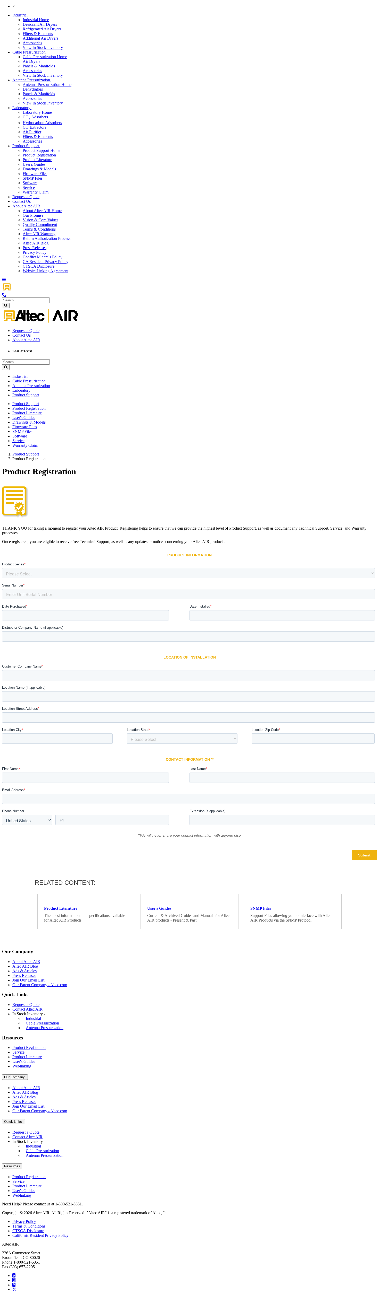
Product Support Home (41, 150)
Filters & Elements (38, 33)
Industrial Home (36, 19)
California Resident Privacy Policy (40, 1235)
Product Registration (39, 155)
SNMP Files (33, 178)
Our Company (15, 1077)
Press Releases (34, 248)
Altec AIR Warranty (39, 234)
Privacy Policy (34, 252)
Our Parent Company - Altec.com (39, 985)
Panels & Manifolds (39, 66)
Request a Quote (25, 197)
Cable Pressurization (29, 52)
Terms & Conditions (39, 229)
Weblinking (21, 1066)
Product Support (26, 146)
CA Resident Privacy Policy (45, 261)
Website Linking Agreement (45, 271)
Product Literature (37, 159)
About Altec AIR (26, 206)
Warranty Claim (35, 192)
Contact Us (21, 201)
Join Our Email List (28, 980)
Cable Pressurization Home (45, 57)
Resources (12, 1166)
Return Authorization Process (46, 238)
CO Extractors (34, 127)
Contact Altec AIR (27, 1009)
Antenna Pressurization (31, 80)
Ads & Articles (24, 971)
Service (29, 187)
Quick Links (13, 1122)
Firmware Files (35, 173)
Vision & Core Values (40, 220)
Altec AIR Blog (35, 243)
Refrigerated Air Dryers (42, 29)
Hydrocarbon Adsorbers (42, 122)
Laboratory (21, 108)
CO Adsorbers (35, 117)
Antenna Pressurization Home (47, 84)
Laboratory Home (37, 112)
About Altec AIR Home (42, 210)
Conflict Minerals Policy (42, 257)
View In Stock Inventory (43, 47)
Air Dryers (31, 61)
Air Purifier (32, 132)
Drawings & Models (39, 169)
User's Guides (34, 164)
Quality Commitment (40, 224)
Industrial (20, 15)
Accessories (32, 43)
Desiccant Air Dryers (40, 24)
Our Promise (33, 215)
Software (30, 183)
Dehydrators (33, 89)
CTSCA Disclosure (38, 266)
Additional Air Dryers (40, 38)
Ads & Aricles (24, 1097)
